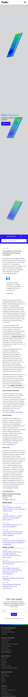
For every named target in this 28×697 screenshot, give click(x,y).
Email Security (4, 648)
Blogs (2, 678)
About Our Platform (6, 630)
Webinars (3, 680)
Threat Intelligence (6, 646)
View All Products (6, 652)
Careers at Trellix (5, 666)
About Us (3, 660)
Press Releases (11, 236)
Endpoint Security (5, 640)
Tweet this (9, 293)
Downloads (4, 692)
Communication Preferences (8, 696)
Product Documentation (7, 690)
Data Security (4, 642)
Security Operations (6, 650)
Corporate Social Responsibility (9, 668)
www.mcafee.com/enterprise (14, 412)
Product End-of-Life (6, 694)
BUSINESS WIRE (18, 258)
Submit (14, 614)
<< (2, 236)
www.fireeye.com (10, 444)
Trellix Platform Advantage (8, 632)
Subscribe (6, 123)
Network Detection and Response (10, 644)
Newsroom (4, 674)
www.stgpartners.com (12, 488)
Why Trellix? (4, 658)
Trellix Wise (4, 634)
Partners (3, 664)
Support (3, 688)
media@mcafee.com (8, 499)
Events (3, 682)
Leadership (4, 662)
